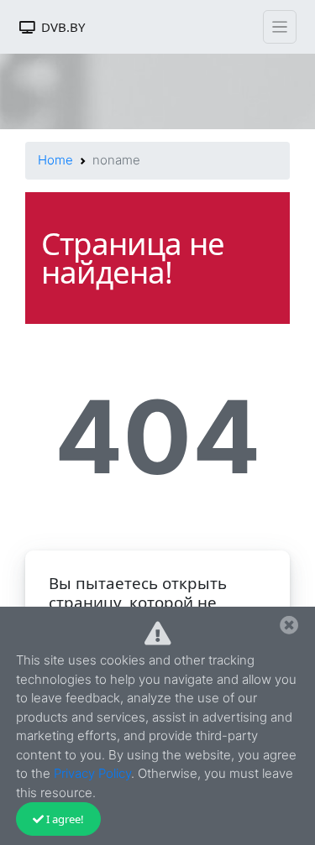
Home (55, 160)
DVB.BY (63, 26)
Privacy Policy (92, 773)
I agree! (65, 819)
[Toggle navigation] (280, 27)
